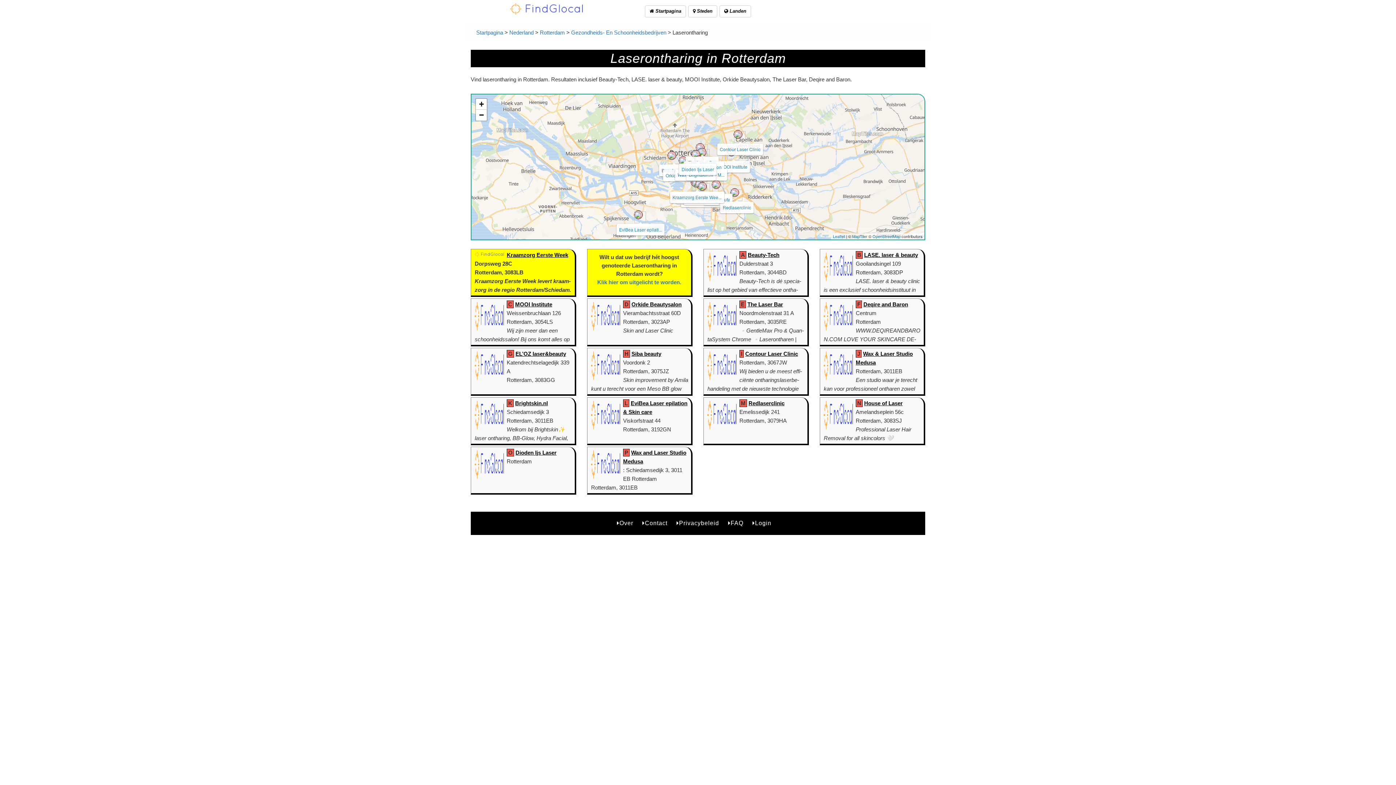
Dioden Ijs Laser (698, 169)
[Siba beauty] (716, 184)
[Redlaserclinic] (734, 192)
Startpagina (667, 11)
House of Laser (883, 403)
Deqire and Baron (885, 304)
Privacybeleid (699, 523)
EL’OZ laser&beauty (541, 354)
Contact (656, 523)
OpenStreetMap (886, 236)
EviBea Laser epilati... (640, 229)
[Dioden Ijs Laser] (695, 154)
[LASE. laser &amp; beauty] (702, 186)
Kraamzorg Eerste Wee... (697, 197)
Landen (737, 11)
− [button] (481, 115)
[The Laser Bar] (700, 147)
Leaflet (839, 236)
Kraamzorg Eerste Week (537, 255)
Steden (704, 11)
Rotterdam (552, 32)
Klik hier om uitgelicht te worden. (639, 282)
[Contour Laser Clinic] (738, 134)
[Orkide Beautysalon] (683, 160)
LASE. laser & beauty (891, 255)
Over (626, 523)
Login (763, 523)
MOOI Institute (733, 167)
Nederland (521, 32)
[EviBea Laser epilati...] (638, 214)
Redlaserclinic (737, 207)
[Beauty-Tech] (671, 155)
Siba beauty (646, 354)
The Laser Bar (765, 304)
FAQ (737, 523)
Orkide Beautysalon (656, 304)
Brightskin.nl (531, 403)
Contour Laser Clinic (740, 149)
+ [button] (481, 104)
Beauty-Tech (763, 255)
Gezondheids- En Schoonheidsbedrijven (618, 32)
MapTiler (859, 236)
